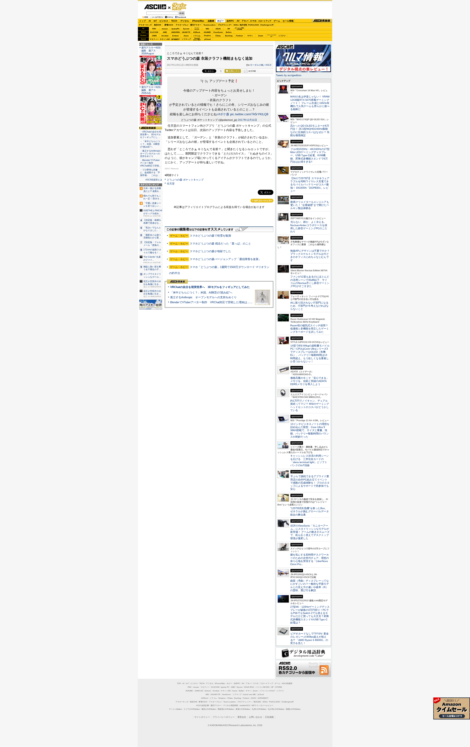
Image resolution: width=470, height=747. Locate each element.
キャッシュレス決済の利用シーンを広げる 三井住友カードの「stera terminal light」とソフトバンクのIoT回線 (309, 460)
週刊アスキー (195, 25)
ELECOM (154, 32)
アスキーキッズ (145, 25)
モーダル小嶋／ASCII (260, 65)
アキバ (245, 21)
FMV (154, 29)
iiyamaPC (175, 29)
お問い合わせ (255, 717)
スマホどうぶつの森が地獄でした (210, 251)
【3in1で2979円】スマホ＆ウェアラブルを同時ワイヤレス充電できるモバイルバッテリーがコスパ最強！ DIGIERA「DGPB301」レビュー (309, 184)
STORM (278, 687)
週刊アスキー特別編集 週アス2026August (150, 50)
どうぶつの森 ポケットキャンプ (185, 179)
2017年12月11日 (247, 119)
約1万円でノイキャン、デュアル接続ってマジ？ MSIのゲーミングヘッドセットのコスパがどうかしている (309, 405)
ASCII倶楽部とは (153, 179)
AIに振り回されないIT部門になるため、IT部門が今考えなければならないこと (309, 306)
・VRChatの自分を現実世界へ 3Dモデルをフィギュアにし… (150, 134)
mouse (165, 29)
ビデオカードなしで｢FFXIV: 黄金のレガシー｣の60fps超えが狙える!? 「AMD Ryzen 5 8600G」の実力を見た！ (309, 638)
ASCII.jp (155, 6)
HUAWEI (207, 32)
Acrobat (164, 36)
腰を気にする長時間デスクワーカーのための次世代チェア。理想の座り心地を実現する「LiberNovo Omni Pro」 (309, 559)
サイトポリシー (202, 717)
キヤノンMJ (165, 39)
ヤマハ (250, 36)
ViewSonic (218, 32)
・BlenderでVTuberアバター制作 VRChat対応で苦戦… (150, 163)
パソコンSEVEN (196, 28)
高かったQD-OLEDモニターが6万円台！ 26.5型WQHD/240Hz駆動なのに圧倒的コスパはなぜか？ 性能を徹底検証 (310, 130)
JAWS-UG (199, 691)
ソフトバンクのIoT (271, 35)
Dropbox (207, 36)
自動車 (211, 21)
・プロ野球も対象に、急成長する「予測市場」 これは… (150, 172)
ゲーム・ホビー (179, 7)
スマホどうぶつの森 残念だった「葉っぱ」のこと (220, 243)
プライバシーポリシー (224, 717)
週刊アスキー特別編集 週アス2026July (150, 90)
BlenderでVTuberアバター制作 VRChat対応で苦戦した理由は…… (211, 302)
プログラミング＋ (244, 702)
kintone (175, 36)
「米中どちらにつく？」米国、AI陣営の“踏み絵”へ (201, 292)
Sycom (186, 29)
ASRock (196, 32)
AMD (165, 32)
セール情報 (288, 21)
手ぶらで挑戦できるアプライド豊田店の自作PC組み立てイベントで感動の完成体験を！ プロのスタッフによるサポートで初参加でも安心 (310, 482)
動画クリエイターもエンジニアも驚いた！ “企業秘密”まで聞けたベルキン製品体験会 (309, 205)
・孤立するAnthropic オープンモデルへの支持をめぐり (150, 154)
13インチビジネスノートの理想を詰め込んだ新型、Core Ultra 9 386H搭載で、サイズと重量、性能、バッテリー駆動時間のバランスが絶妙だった (309, 430)
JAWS (154, 36)
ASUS (218, 29)
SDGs (236, 25)
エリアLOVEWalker (192, 709)
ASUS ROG (175, 32)
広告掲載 (269, 717)
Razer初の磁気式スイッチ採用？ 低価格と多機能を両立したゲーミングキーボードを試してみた (310, 328)
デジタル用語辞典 (230, 705)
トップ (142, 21)
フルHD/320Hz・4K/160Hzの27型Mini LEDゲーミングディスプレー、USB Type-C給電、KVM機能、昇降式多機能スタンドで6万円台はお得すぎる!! (310, 155)
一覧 (220, 71)
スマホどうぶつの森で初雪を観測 (210, 235)
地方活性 (243, 25)
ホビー (220, 21)
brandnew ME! (197, 39)
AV (238, 21)
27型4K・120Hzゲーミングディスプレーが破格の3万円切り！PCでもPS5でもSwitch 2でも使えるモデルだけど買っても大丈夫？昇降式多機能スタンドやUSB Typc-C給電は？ (310, 614)
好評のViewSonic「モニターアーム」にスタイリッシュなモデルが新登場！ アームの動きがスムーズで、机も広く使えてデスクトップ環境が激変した (310, 532)
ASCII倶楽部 (322, 21)
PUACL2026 (253, 25)
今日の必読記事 (202, 705)
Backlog (228, 36)
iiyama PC (225, 687)
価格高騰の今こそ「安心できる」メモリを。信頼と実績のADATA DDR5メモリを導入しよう (309, 381)
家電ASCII (168, 25)
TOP (179, 683)
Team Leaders (229, 702)
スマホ (253, 21)
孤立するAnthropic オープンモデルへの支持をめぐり (203, 297)
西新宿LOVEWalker (226, 709)
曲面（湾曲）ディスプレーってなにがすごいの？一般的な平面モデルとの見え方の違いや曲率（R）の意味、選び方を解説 (309, 585)
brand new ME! (249, 694)
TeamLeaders (209, 25)
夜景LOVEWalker (243, 709)
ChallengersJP (267, 25)
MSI (207, 29)
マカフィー (154, 39)
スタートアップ (264, 21)
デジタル (184, 21)
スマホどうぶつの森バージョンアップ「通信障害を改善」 (225, 259)
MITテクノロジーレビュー (262, 705)
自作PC (230, 21)
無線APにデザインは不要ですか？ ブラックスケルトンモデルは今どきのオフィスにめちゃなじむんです (311, 255)
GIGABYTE (186, 32)
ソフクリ (282, 36)
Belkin (229, 32)
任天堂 (171, 183)
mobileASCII (245, 705)
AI (150, 21)
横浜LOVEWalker (209, 709)
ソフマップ (186, 39)
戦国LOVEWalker (293, 709)
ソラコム (196, 36)
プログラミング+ (225, 25)
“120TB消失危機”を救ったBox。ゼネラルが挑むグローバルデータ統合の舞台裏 (309, 511)
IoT (155, 21)
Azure (186, 36)
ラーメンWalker (175, 709)
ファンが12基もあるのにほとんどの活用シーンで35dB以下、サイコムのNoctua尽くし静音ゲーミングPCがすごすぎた (309, 281)
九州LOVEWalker (259, 709)
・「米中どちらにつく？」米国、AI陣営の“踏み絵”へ (150, 144)
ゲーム (277, 21)
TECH (174, 21)
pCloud (207, 39)
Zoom (260, 36)
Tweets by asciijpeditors (288, 75)
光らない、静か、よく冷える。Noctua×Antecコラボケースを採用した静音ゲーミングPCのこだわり (308, 226)
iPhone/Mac (198, 21)
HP (228, 29)
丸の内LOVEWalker (276, 709)
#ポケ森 (223, 114)
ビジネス (163, 21)
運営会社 (241, 717)
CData (218, 36)
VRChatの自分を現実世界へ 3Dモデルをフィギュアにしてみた (210, 287)
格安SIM (157, 25)
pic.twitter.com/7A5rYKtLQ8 (249, 114)
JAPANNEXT (175, 39)
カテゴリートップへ (262, 200)
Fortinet (239, 36)
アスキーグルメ (182, 25)
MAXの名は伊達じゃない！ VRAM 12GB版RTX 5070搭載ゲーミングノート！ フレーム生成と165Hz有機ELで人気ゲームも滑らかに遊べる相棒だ (310, 103)
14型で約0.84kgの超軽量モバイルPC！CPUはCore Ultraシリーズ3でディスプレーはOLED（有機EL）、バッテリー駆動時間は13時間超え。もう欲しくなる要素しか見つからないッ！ (310, 353)
